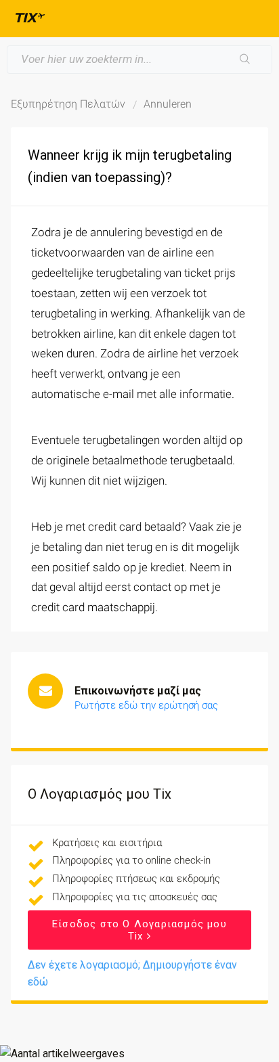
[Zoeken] (245, 59)
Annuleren (168, 103)
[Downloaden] (114, 528)
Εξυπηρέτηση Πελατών (68, 103)
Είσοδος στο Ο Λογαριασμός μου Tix (139, 930)
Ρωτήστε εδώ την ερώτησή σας (146, 705)
